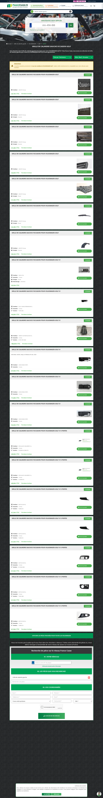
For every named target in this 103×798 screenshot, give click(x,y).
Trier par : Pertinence (62, 57)
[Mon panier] (94, 5)
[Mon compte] (91, 5)
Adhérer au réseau (92, 1)
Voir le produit (83, 92)
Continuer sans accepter (80, 785)
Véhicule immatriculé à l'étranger (51, 666)
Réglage (56, 794)
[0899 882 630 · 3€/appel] (79, 1)
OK (71, 25)
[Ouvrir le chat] (99, 794)
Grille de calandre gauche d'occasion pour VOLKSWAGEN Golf (35, 74)
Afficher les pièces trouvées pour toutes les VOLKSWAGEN (51, 636)
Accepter (47, 794)
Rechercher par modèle (37, 30)
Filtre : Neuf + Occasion (84, 57)
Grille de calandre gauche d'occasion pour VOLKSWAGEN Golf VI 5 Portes (39, 431)
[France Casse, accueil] (17, 6)
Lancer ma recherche (52, 716)
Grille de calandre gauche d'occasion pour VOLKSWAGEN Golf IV (36, 260)
